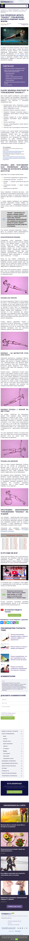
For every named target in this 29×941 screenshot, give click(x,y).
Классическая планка (10, 73)
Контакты (10, 923)
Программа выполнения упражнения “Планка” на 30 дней (14, 82)
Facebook (22, 928)
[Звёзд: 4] (4, 23)
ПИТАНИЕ (3, 853)
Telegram (24, 928)
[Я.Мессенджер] (8, 622)
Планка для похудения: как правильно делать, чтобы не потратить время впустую (14, 71)
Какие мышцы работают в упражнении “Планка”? (14, 68)
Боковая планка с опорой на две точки (14, 78)
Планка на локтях (9, 75)
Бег (1, 829)
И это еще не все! (8, 84)
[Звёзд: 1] (1, 23)
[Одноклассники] (4, 622)
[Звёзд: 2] (2, 23)
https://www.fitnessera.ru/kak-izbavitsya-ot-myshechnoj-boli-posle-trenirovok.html (13, 152)
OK (16, 939)
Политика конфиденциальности (14, 921)
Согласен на (8, 713)
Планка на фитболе (10, 80)
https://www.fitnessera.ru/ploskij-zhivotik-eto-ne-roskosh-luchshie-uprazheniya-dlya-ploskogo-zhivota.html (14, 158)
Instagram (26, 928)
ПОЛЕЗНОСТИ (4, 901)
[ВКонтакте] (1, 622)
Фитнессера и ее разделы (13, 924)
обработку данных (11, 713)
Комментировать (8, 718)
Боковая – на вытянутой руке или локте (14, 76)
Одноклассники (20, 928)
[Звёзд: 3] (3, 23)
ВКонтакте (18, 928)
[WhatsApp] (17, 622)
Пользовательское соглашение (6, 917)
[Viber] (14, 622)
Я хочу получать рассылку (7, 715)
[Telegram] (11, 622)
